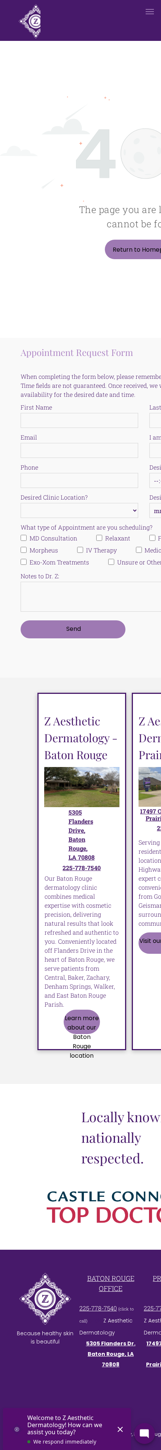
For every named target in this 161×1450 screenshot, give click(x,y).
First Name (36, 407)
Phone (29, 467)
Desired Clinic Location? (54, 497)
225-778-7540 (98, 1308)
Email (29, 437)
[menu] (149, 11)
